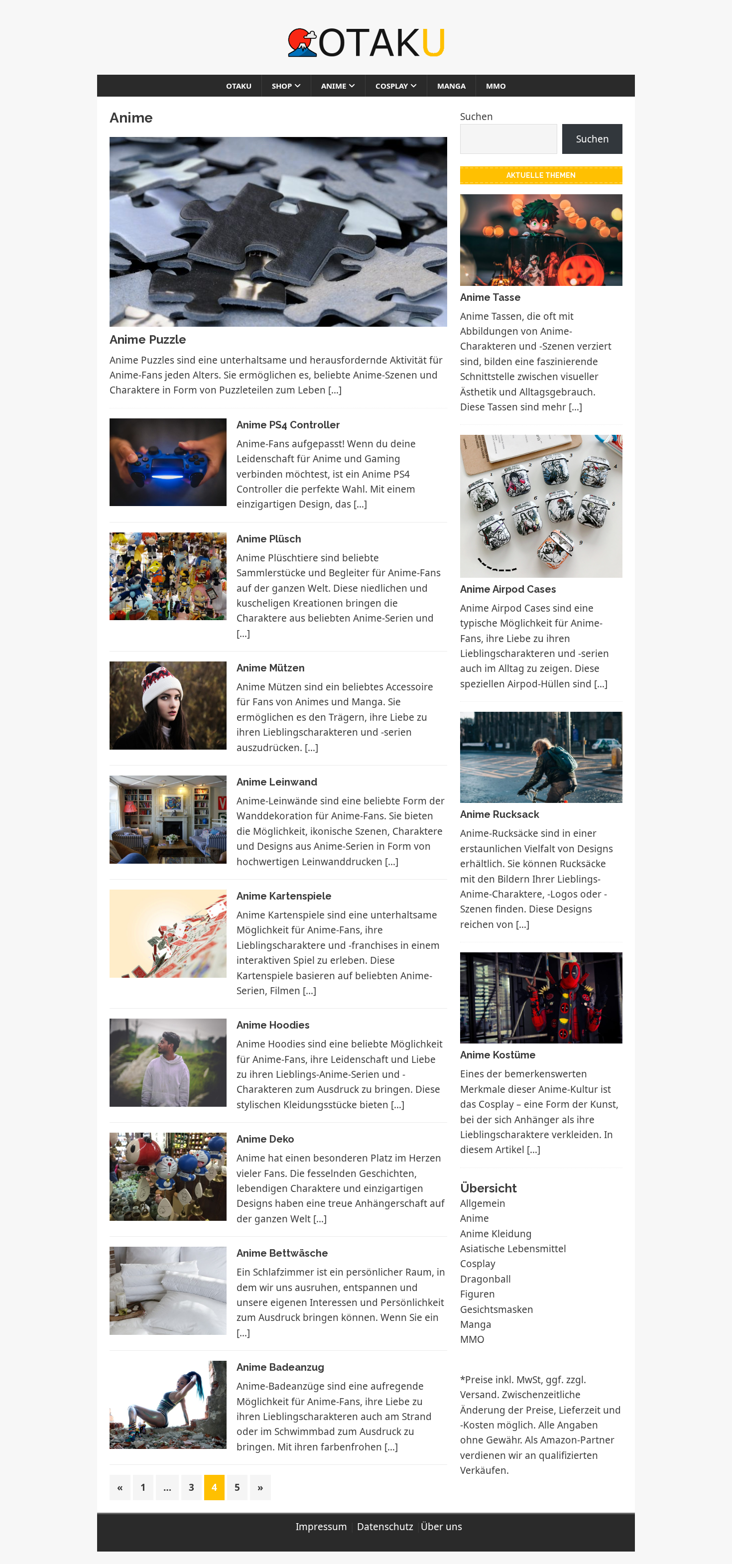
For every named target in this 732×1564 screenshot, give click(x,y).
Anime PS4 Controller (288, 425)
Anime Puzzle (148, 339)
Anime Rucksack (499, 814)
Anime (333, 86)
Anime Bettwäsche (282, 1253)
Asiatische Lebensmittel (513, 1248)
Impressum (321, 1526)
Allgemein (482, 1203)
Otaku (238, 86)
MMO (496, 86)
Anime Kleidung (496, 1233)
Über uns (441, 1526)
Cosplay (391, 86)
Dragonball (485, 1279)
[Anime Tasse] (541, 277)
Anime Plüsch (269, 539)
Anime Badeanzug (280, 1367)
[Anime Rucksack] (541, 795)
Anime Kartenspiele (284, 896)
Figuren (477, 1294)
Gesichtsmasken (496, 1309)
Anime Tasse (490, 297)
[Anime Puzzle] (278, 319)
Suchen (476, 116)
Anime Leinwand (277, 782)
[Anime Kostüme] (541, 1036)
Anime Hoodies (273, 1025)
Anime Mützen (271, 668)
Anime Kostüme (498, 1055)
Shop (282, 86)
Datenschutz (385, 1526)
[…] (335, 390)
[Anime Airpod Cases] (541, 569)
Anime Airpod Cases (508, 589)
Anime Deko (265, 1139)
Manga (451, 86)
